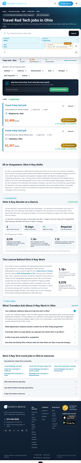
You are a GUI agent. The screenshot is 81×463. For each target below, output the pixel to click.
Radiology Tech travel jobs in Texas (14, 374)
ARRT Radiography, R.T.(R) (26, 273)
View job (70, 106)
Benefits (44, 416)
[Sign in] (55, 3)
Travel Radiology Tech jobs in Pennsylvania (63, 370)
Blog (53, 410)
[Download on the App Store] (69, 418)
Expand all (75, 305)
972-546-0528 (13, 419)
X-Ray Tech (30, 11)
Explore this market (70, 60)
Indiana (26, 76)
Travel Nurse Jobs (14, 11)
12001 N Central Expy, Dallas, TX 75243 (15, 425)
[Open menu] (76, 3)
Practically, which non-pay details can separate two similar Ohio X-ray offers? (34, 332)
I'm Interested (70, 120)
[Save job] (63, 106)
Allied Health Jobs (34, 427)
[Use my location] (71, 46)
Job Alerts (34, 447)
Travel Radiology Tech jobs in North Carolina (39, 370)
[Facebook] (14, 430)
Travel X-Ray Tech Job (15, 105)
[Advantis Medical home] (14, 4)
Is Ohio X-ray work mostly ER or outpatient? (22, 337)
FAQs (43, 419)
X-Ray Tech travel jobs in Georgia (65, 366)
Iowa (51, 71)
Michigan (63, 71)
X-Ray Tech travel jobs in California (12, 370)
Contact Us (45, 413)
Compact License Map (54, 426)
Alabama (8, 71)
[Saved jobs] (76, 52)
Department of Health (45, 271)
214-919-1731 (18, 422)
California (21, 71)
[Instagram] (9, 430)
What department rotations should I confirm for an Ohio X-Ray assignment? (34, 327)
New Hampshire (10, 76)
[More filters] (4, 52)
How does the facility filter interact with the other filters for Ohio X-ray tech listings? (37, 342)
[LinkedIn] (5, 430)
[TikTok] (18, 430)
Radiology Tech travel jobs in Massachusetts (38, 374)
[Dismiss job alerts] (75, 82)
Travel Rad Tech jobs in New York (40, 366)
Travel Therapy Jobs (34, 420)
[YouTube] (22, 430)
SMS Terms (46, 455)
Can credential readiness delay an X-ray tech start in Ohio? (27, 311)
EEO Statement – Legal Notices (41, 458)
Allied (23, 11)
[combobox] (36, 33)
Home (4, 11)
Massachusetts (37, 71)
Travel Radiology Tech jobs (13, 366)
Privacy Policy (38, 455)
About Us (44, 410)
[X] (26, 430)
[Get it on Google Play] (69, 423)
